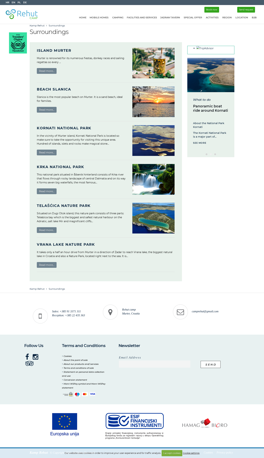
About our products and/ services (81, 364)
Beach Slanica (54, 89)
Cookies (68, 356)
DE (25, 2)
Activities (212, 17)
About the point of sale (76, 360)
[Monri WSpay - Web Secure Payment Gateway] (68, 394)
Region (227, 17)
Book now (211, 9)
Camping (118, 17)
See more (200, 143)
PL (19, 2)
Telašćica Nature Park (64, 205)
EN (13, 2)
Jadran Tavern (170, 17)
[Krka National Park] (153, 179)
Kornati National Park (64, 128)
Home (82, 17)
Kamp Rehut (37, 25)
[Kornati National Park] (153, 140)
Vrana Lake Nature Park (66, 244)
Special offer (193, 17)
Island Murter (54, 50)
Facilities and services (142, 17)
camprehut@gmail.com (205, 311)
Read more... (46, 71)
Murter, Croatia (131, 313)
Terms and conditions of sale (79, 368)
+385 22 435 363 (75, 315)
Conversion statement (75, 380)
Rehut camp (129, 309)
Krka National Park (60, 167)
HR (7, 2)
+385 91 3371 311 (70, 311)
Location (241, 17)
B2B (254, 17)
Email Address (130, 357)
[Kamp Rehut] (23, 13)
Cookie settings (191, 453)
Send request (246, 9)
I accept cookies (172, 453)
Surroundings (57, 25)
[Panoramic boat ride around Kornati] (211, 75)
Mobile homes (99, 17)
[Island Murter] (153, 63)
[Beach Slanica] (153, 101)
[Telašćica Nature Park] (153, 218)
